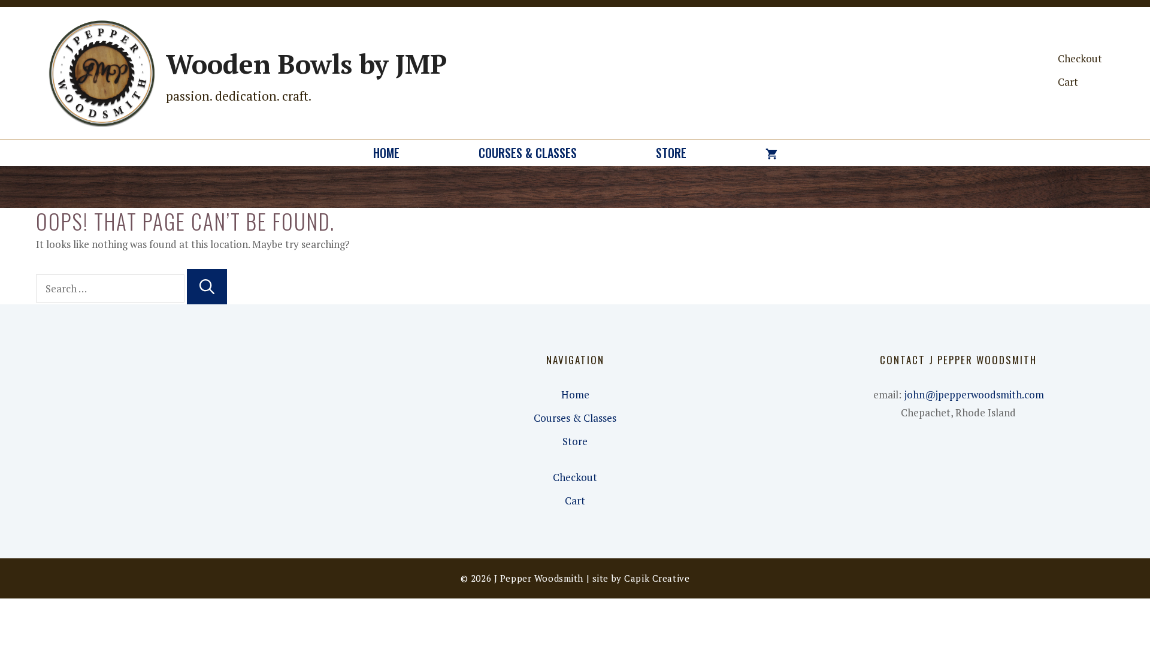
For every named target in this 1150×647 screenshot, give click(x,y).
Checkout (1080, 58)
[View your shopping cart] (771, 153)
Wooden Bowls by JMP (306, 63)
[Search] (207, 287)
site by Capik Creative (641, 578)
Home (386, 153)
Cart (1068, 82)
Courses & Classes (528, 153)
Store (671, 153)
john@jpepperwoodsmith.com (974, 394)
